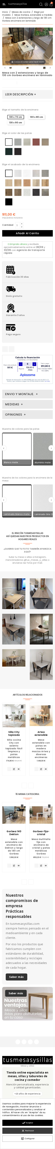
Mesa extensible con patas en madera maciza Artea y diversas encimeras (41, 748)
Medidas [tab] (12, 404)
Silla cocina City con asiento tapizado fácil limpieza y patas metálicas (13, 748)
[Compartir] (5, 349)
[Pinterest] (11, 349)
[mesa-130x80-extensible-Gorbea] (27, 68)
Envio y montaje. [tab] (19, 394)
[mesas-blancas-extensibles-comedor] (44, 68)
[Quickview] (19, 769)
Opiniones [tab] (14, 414)
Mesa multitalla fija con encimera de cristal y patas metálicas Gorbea (41, 846)
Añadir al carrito (27, 233)
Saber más (16, 977)
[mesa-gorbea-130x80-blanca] (11, 68)
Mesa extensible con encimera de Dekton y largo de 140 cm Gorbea (14, 846)
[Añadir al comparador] (14, 769)
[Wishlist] (22, 706)
